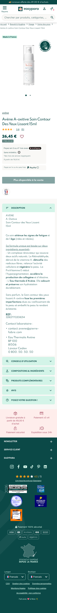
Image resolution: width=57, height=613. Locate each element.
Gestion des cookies (21, 583)
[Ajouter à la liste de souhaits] (22, 136)
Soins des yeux (43, 24)
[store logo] (28, 12)
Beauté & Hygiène (17, 24)
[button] (25, 99)
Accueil (3, 24)
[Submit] (52, 17)
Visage (31, 24)
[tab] (28, 442)
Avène (5, 113)
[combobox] (28, 17)
